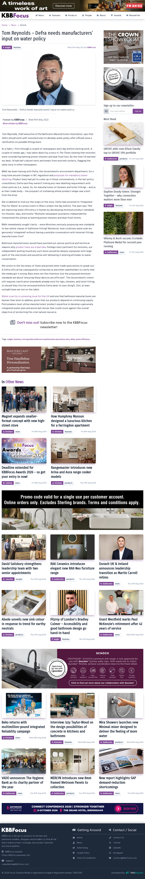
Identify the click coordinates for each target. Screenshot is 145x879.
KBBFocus (91, 47)
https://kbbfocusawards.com (16, 855)
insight (8, 47)
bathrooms (112, 158)
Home (5, 25)
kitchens (9, 431)
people (19, 579)
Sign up (138, 111)
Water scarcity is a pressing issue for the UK (25, 296)
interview (58, 742)
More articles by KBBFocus (15, 123)
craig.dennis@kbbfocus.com (15, 864)
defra (72, 339)
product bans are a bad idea (31, 247)
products (68, 483)
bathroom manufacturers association (49, 339)
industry (9, 483)
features (17, 47)
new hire (9, 579)
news (17, 431)
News (14, 25)
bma (68, 339)
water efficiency (83, 339)
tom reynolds (27, 339)
